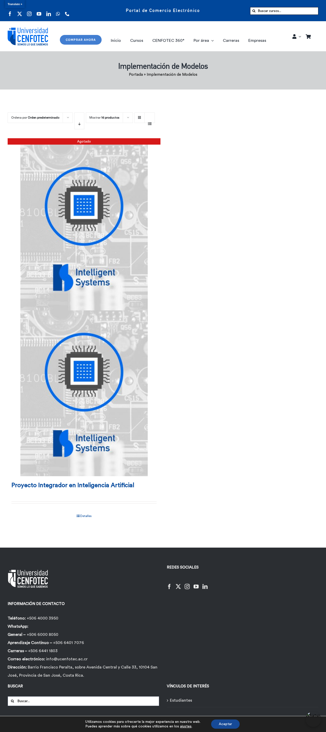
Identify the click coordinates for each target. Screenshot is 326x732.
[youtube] (39, 10)
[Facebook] (169, 583)
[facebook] (10, 10)
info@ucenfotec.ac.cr (67, 659)
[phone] (67, 10)
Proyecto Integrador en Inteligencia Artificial (72, 485)
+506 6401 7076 (68, 643)
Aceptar (225, 724)
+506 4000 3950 (42, 618)
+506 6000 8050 (42, 635)
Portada (136, 75)
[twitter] (19, 10)
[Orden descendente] (79, 120)
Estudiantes (181, 700)
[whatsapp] (58, 10)
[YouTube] (196, 583)
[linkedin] (48, 10)
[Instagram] (187, 583)
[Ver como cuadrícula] (139, 116)
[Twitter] (178, 583)
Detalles (86, 516)
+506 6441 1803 (43, 651)
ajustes (186, 726)
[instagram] (29, 10)
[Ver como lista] (150, 121)
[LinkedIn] (205, 583)
